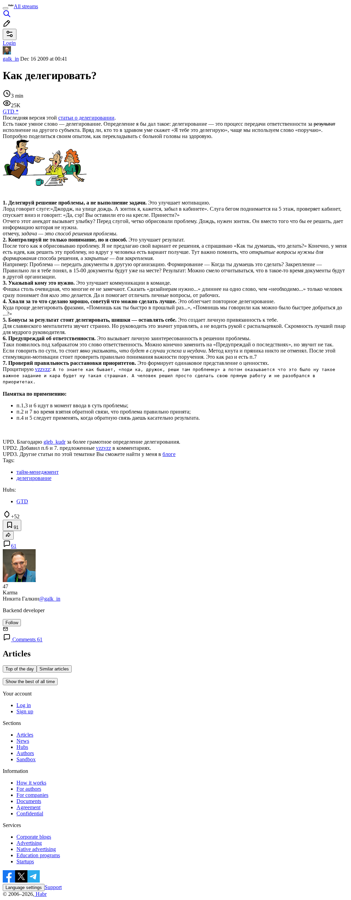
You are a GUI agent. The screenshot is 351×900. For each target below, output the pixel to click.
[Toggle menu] (5, 8)
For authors (28, 789)
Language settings (23, 887)
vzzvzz (42, 369)
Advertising (29, 843)
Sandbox (26, 759)
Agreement (28, 807)
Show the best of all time (30, 681)
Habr (40, 894)
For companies (32, 795)
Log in (23, 705)
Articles (24, 735)
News (22, 741)
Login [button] (9, 43)
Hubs (22, 747)
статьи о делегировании (86, 118)
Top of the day (19, 668)
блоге (169, 454)
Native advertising (36, 849)
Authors (25, 753)
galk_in (11, 59)
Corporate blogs (33, 837)
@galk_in (49, 599)
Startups (25, 861)
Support (53, 887)
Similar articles (54, 668)
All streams (26, 6)
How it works (31, 783)
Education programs (38, 855)
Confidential (29, 813)
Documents (28, 801)
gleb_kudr (54, 442)
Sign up (24, 711)
